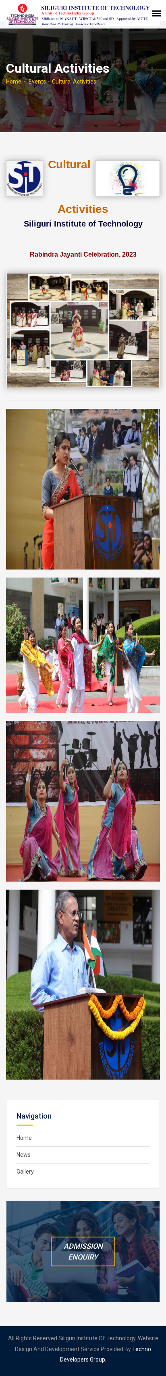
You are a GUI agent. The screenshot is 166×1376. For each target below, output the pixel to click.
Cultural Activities (74, 81)
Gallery (25, 1171)
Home (13, 81)
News (24, 1154)
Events (37, 81)
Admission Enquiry (83, 1251)
